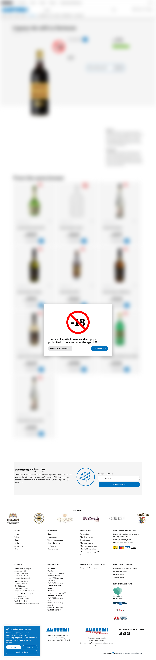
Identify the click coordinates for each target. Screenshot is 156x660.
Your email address (105, 474)
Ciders (17, 540)
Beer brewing (85, 540)
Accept (13, 647)
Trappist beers (118, 577)
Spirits (17, 543)
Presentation (52, 537)
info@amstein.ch (21, 603)
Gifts (16, 549)
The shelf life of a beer (88, 549)
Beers (17, 534)
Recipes (83, 555)
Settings (30, 647)
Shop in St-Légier (54, 543)
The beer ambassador (55, 540)
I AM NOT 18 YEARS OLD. (60, 348)
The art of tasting (86, 543)
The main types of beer (88, 546)
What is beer (85, 534)
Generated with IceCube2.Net (133, 653)
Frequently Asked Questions (90, 568)
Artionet (119, 653)
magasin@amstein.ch (22, 578)
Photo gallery (52, 546)
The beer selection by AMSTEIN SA (93, 552)
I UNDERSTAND (99, 348)
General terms (53, 549)
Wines (17, 537)
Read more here (22, 652)
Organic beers (118, 574)
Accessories (19, 546)
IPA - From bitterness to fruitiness (125, 568)
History (50, 534)
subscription (119, 484)
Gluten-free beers (120, 571)
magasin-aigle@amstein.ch (25, 591)
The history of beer (87, 537)
